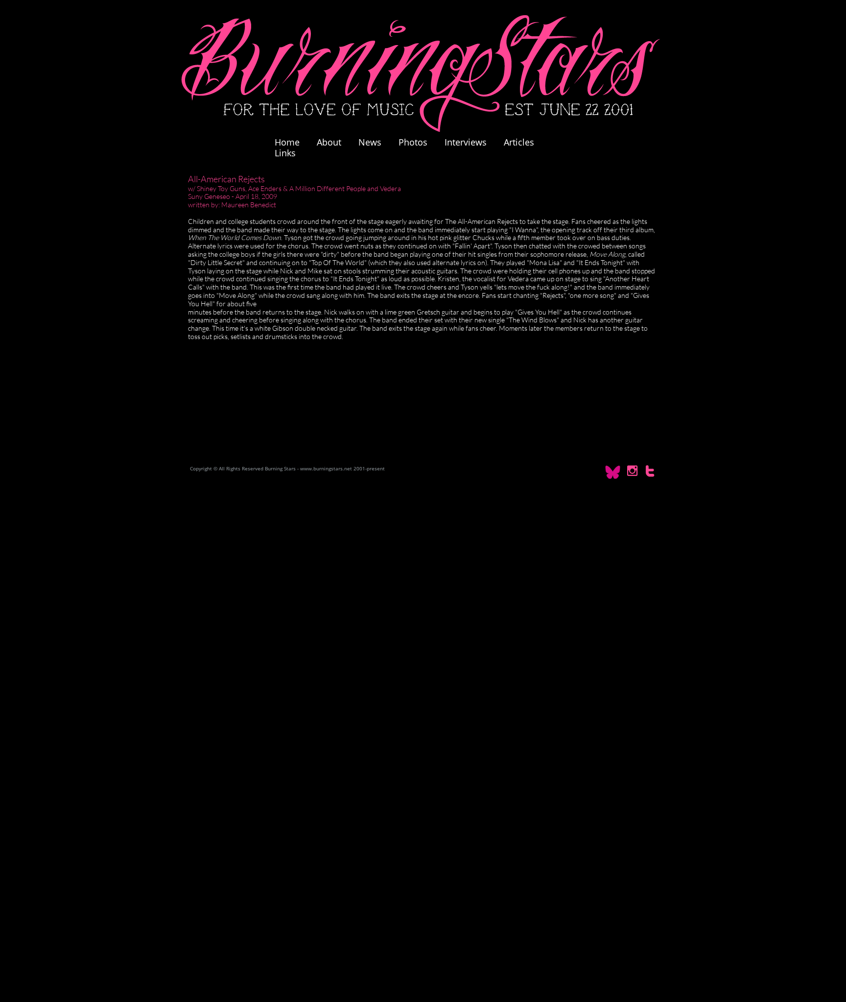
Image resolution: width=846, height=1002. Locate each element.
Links (285, 153)
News (369, 142)
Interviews (466, 142)
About (329, 142)
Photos (418, 142)
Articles (519, 142)
